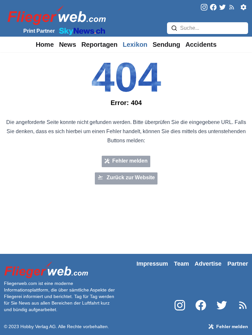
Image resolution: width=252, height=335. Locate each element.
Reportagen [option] (99, 44)
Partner (237, 263)
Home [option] (45, 44)
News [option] (67, 44)
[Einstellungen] (243, 7)
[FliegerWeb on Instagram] (204, 8)
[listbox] (44, 44)
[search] (174, 28)
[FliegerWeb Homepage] (55, 15)
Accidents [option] (201, 44)
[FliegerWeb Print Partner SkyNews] (81, 31)
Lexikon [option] (135, 44)
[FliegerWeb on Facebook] (213, 8)
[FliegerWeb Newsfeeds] (231, 7)
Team (181, 263)
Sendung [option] (166, 44)
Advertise (208, 263)
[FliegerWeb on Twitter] (222, 8)
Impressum (152, 263)
